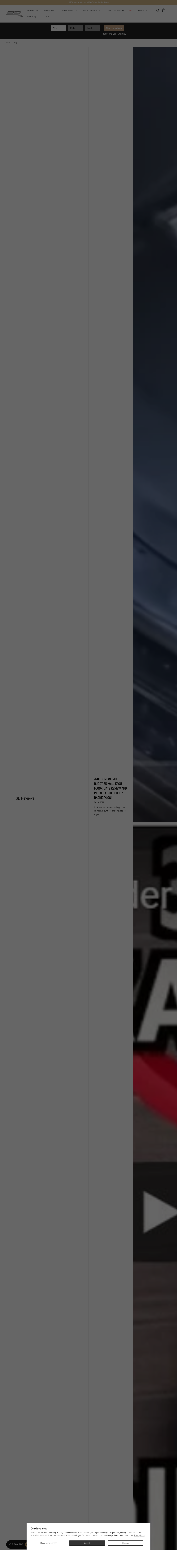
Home (8, 42)
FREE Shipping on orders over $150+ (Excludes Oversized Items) (89, 2)
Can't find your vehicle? (114, 34)
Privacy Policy (139, 1535)
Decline (125, 1543)
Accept (87, 1543)
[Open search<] (157, 10)
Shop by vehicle (114, 28)
